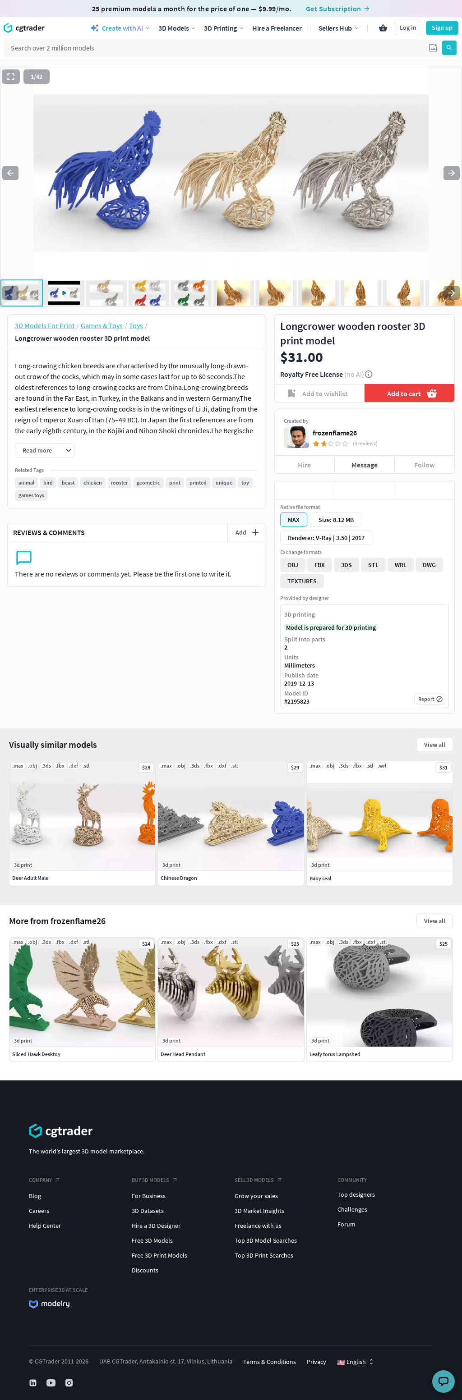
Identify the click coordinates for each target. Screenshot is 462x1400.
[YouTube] (52, 1383)
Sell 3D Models (254, 1179)
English (351, 1362)
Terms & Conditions (269, 1362)
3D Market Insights (259, 1211)
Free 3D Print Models (159, 1255)
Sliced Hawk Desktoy (36, 1054)
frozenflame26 (335, 432)
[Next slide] (452, 173)
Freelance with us (258, 1226)
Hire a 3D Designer (156, 1226)
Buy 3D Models (150, 1179)
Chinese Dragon (179, 877)
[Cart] (383, 28)
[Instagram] (70, 1383)
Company (40, 1179)
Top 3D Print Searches (264, 1255)
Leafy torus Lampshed (335, 1054)
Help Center (45, 1226)
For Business (149, 1196)
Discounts (145, 1270)
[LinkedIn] (34, 1383)
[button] (433, 48)
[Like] (305, 490)
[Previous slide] (10, 173)
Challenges (352, 1209)
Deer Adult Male (30, 877)
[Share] (424, 490)
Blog (35, 1196)
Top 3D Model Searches (266, 1240)
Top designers (356, 1194)
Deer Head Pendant (183, 1054)
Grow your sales (256, 1196)
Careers (39, 1211)
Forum (346, 1224)
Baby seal (320, 878)
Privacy (316, 1362)
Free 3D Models (152, 1240)
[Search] (449, 48)
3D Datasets (148, 1211)
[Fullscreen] (11, 76)
